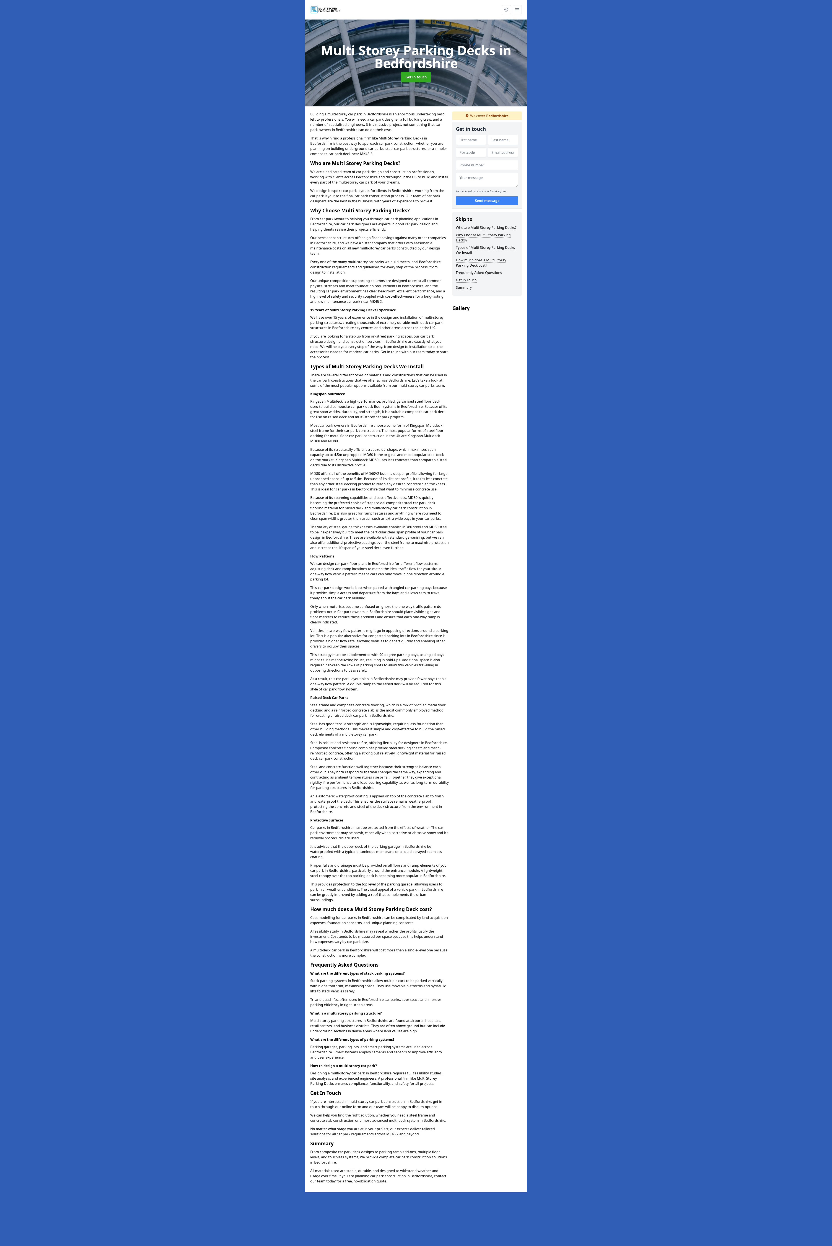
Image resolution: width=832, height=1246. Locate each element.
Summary (464, 287)
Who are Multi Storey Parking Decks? (486, 227)
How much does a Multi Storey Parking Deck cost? (481, 263)
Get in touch (416, 77)
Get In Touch (466, 280)
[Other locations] (506, 9)
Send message (487, 200)
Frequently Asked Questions (479, 272)
